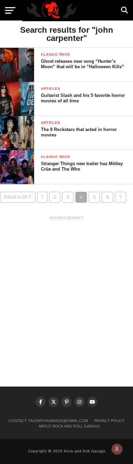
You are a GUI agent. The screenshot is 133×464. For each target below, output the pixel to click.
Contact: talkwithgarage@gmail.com (48, 421)
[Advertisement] (66, 289)
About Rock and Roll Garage (69, 426)
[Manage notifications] (117, 449)
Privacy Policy (109, 421)
